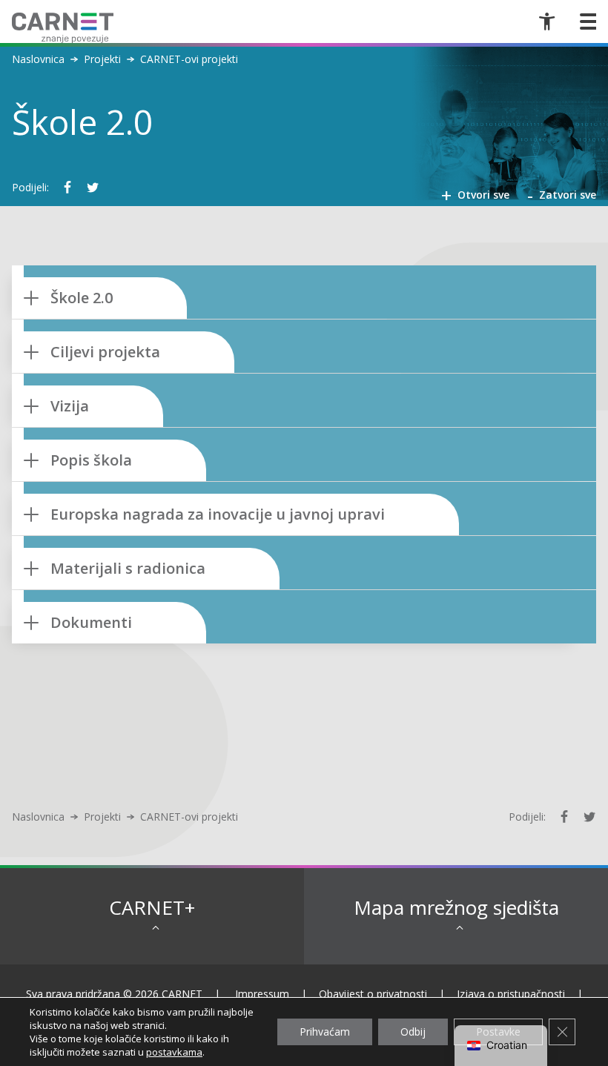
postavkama (174, 1052)
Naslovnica (38, 59)
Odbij (413, 1031)
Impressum (262, 994)
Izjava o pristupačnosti (511, 994)
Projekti (102, 59)
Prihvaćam (325, 1031)
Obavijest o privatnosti (373, 994)
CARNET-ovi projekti (189, 59)
